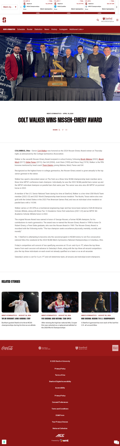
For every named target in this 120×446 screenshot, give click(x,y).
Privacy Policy (61, 369)
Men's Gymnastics (54, 113)
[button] (116, 7)
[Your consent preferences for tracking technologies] (4, 442)
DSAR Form (60, 415)
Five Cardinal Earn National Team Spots (56, 319)
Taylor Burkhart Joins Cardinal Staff (16, 319)
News (46, 29)
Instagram (63, 29)
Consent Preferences (60, 402)
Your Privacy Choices (60, 422)
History (54, 29)
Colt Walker (42, 151)
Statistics (38, 29)
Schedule (21, 29)
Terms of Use (60, 375)
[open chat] (116, 442)
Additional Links (76, 29)
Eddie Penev (31, 162)
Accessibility (60, 388)
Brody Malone (86, 159)
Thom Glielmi (47, 165)
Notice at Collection (60, 428)
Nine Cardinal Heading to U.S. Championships (98, 319)
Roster (29, 29)
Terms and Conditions (60, 409)
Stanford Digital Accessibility (60, 381)
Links (38, 13)
